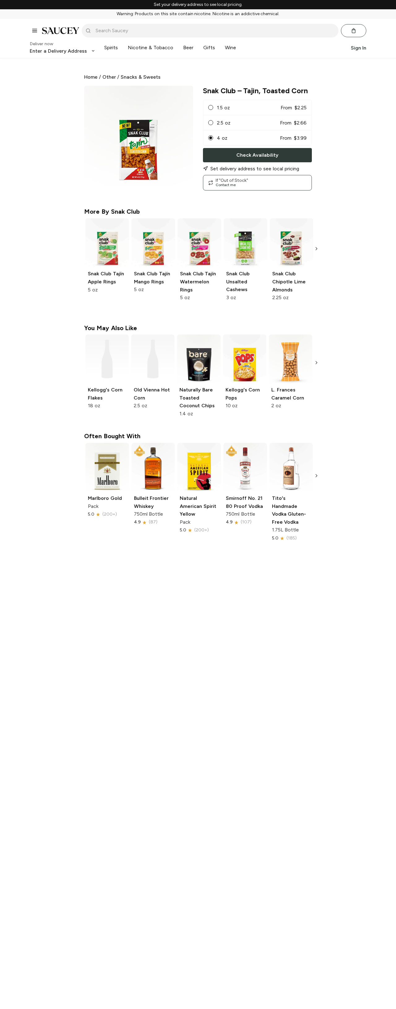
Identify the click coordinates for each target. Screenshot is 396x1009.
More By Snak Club (112, 211)
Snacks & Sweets (141, 77)
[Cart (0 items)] (353, 30)
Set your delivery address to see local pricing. (198, 4)
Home (90, 77)
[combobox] (214, 30)
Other (109, 77)
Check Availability (257, 155)
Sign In (358, 47)
